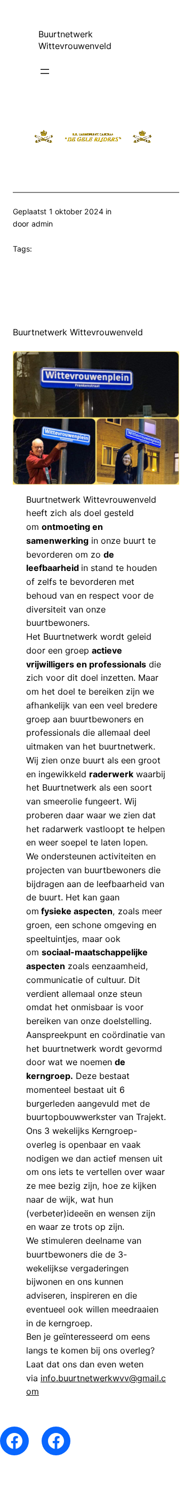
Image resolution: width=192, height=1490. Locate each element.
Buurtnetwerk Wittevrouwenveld (78, 332)
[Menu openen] (44, 71)
